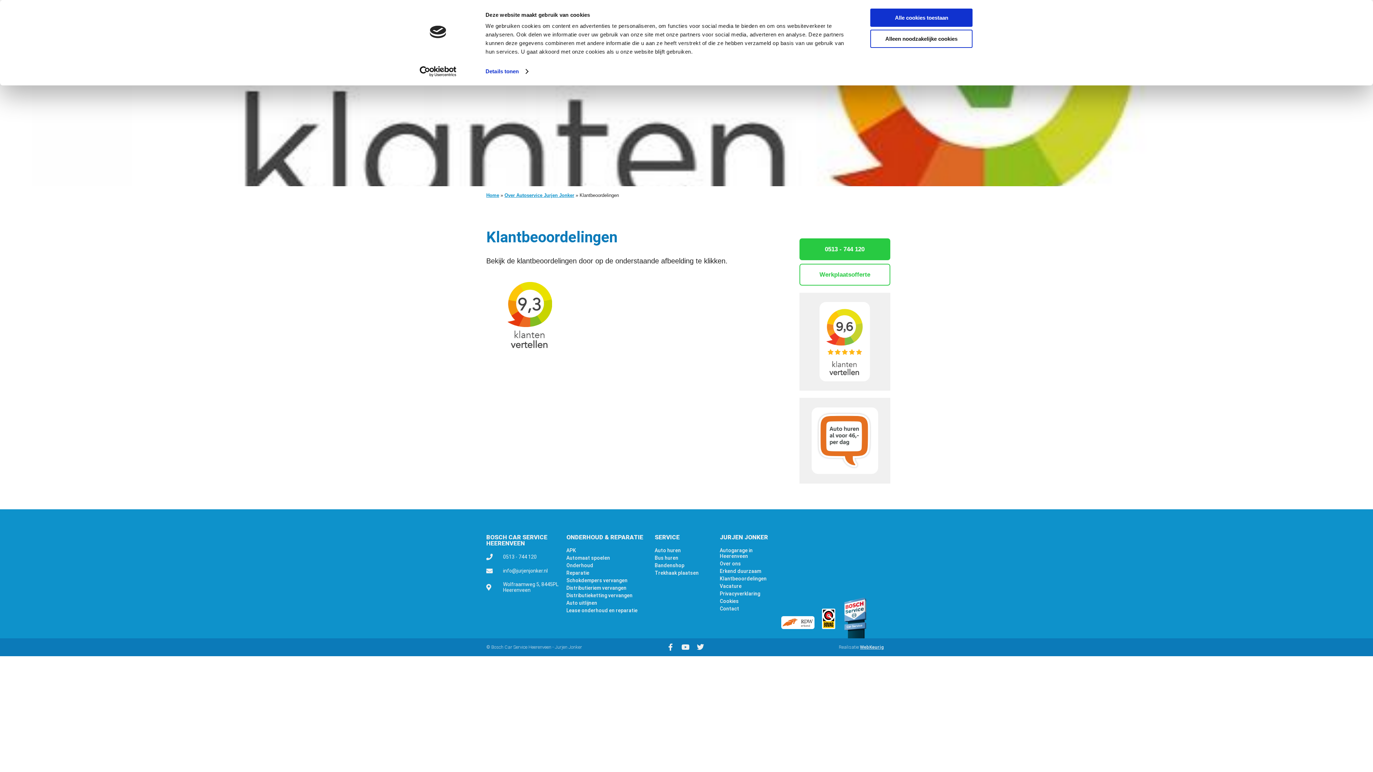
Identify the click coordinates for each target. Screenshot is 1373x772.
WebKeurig (872, 647)
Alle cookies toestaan (921, 18)
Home (492, 195)
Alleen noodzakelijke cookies (921, 39)
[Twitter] (700, 647)
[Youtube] (685, 647)
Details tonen (502, 71)
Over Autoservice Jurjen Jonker (539, 195)
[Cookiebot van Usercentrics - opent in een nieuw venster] (438, 71)
